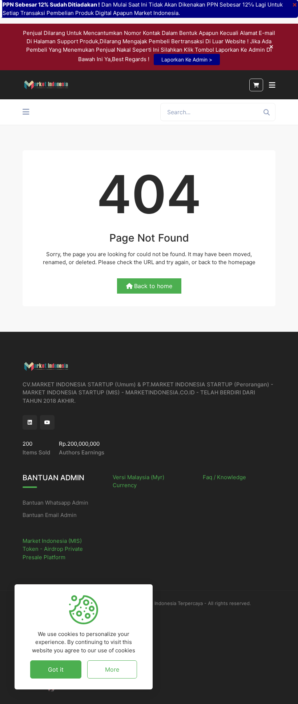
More (112, 669)
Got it (56, 669)
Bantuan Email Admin (50, 515)
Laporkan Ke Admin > (186, 59)
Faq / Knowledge (224, 477)
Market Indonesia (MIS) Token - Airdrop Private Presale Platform (53, 549)
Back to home (153, 286)
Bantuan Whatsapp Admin (55, 502)
